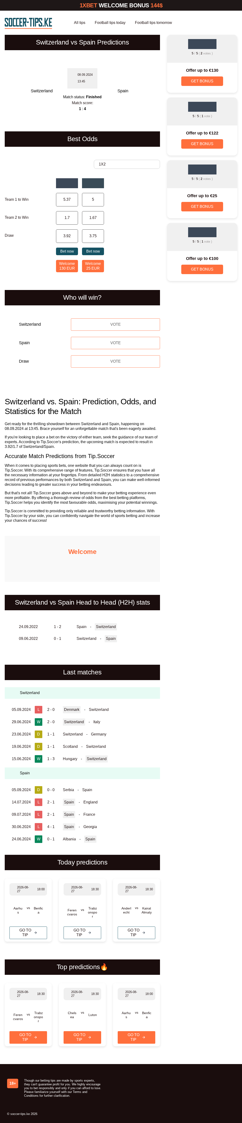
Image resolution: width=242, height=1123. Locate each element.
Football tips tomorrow (153, 23)
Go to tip (25, 932)
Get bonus (202, 81)
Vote (115, 324)
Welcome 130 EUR (67, 266)
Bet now (67, 251)
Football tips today (110, 23)
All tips (79, 23)
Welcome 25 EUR (93, 266)
